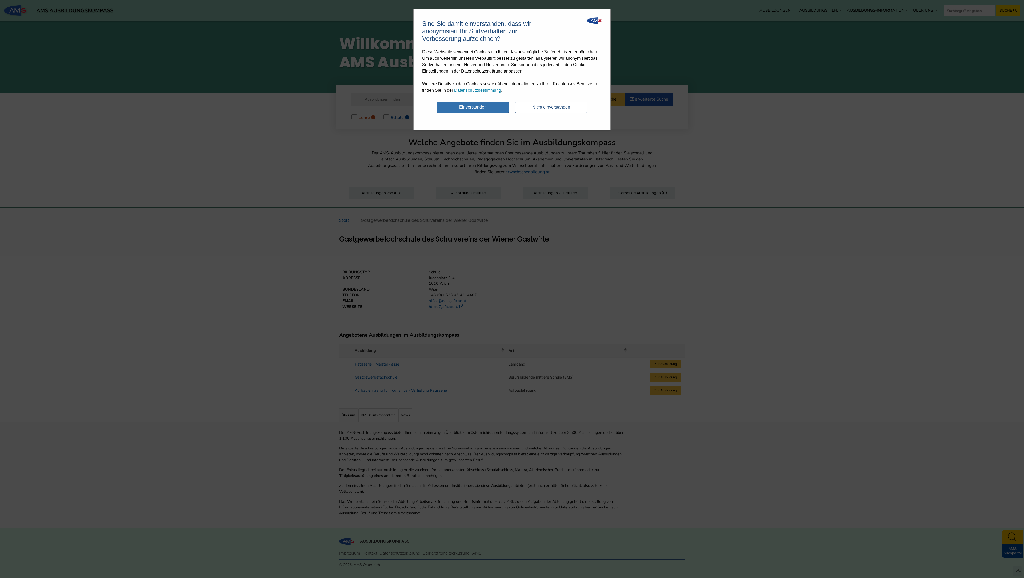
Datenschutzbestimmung (477, 90)
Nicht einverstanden (551, 107)
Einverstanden (473, 107)
